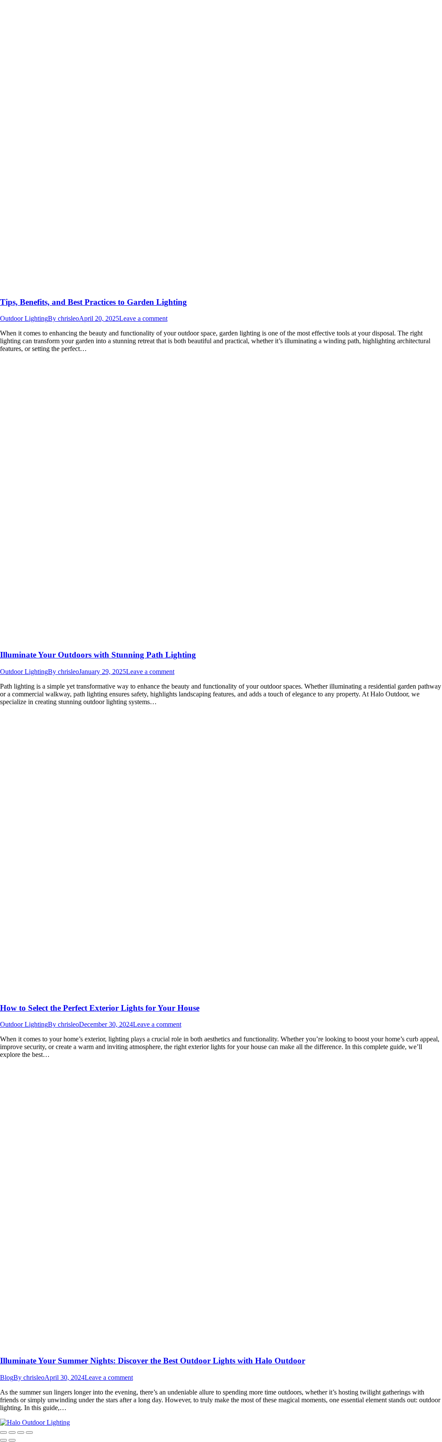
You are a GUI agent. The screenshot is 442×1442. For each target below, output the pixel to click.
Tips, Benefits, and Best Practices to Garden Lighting (93, 302)
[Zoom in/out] (29, 1432)
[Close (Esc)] (3, 1432)
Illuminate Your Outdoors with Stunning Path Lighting (98, 654)
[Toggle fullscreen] (20, 1432)
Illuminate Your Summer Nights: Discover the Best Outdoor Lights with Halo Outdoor (152, 1360)
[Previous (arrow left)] (3, 1440)
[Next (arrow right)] (12, 1440)
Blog (6, 1377)
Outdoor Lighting (24, 318)
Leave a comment (143, 318)
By (63, 318)
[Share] (12, 1432)
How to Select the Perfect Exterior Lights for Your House (99, 1007)
